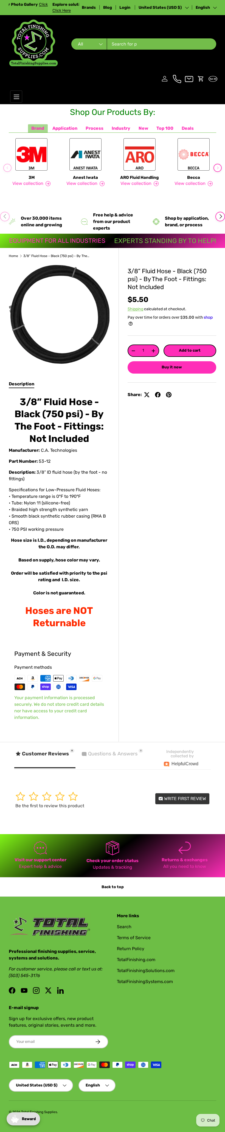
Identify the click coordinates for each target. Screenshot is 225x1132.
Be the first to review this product (49, 805)
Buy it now (172, 367)
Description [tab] (21, 383)
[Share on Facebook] (157, 394)
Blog (107, 7)
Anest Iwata (85, 177)
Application (64, 128)
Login (125, 7)
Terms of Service (134, 937)
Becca (193, 177)
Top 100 (164, 128)
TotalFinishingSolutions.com (146, 970)
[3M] (31, 154)
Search (124, 926)
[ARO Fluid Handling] (139, 154)
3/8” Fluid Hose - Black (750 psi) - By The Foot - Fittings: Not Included (56, 256)
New (143, 128)
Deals (188, 128)
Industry (121, 128)
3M (32, 177)
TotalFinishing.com (136, 959)
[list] (59, 314)
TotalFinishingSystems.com (145, 981)
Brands (89, 7)
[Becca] (193, 154)
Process (94, 128)
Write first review (184, 798)
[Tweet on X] (146, 394)
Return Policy (130, 948)
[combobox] (143, 44)
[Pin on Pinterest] (168, 394)
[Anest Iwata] (85, 154)
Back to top (113, 887)
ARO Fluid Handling (139, 177)
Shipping (135, 309)
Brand (37, 128)
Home (13, 256)
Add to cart (190, 350)
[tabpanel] (59, 512)
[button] (201, 79)
